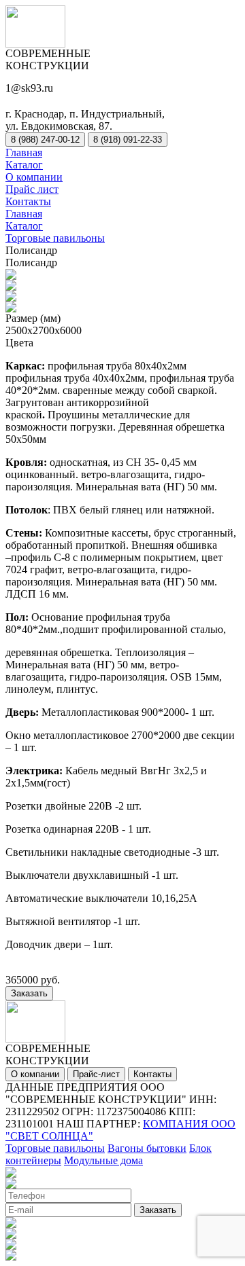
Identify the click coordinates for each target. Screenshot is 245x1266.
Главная (23, 152)
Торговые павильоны (55, 238)
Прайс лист (32, 189)
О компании (34, 177)
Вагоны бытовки (147, 1148)
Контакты (28, 201)
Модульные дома (103, 1160)
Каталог (24, 164)
